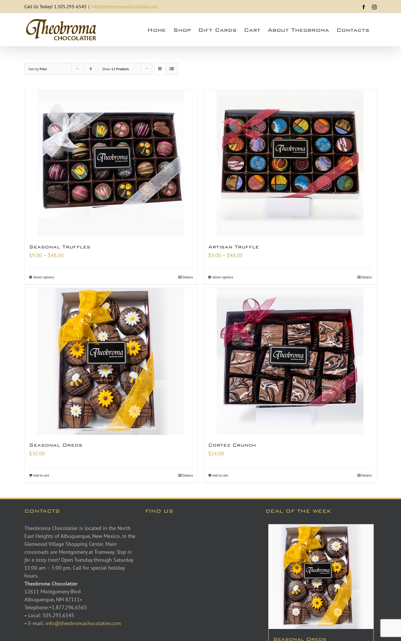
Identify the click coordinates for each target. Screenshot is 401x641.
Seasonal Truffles (59, 247)
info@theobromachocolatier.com (124, 6)
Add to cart (41, 475)
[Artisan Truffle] (290, 163)
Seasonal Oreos (55, 445)
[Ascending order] (90, 69)
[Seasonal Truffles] (111, 163)
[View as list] (171, 69)
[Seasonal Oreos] (111, 361)
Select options (43, 277)
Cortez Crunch (232, 445)
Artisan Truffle (233, 247)
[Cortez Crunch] (290, 361)
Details (187, 277)
